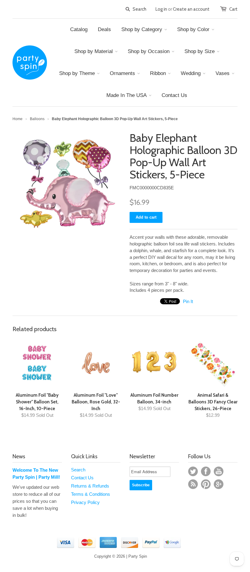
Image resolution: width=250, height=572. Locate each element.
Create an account (191, 9)
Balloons (37, 119)
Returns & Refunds (90, 485)
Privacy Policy (85, 502)
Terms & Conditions (90, 494)
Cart (233, 9)
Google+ (218, 484)
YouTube (218, 471)
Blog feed (193, 484)
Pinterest (206, 484)
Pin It (188, 301)
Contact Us (82, 477)
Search (78, 469)
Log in (161, 9)
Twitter (193, 471)
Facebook (206, 471)
